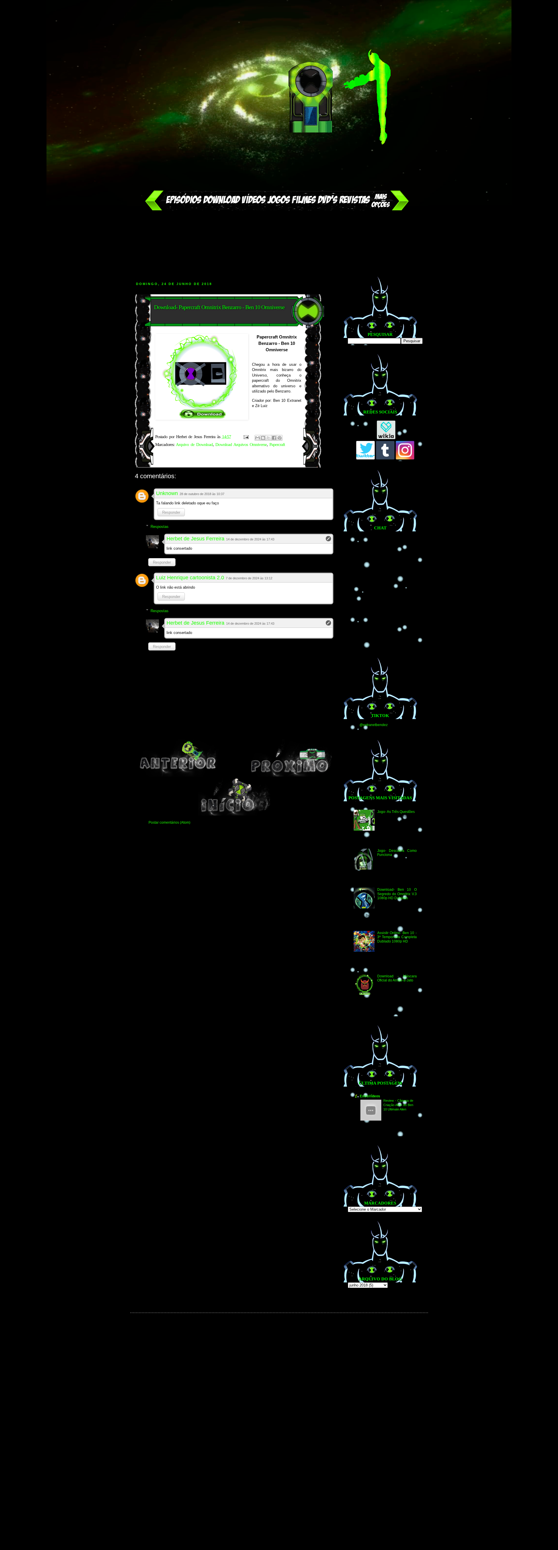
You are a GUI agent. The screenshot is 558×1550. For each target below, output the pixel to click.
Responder (171, 512)
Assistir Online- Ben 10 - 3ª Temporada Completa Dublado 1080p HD (396, 937)
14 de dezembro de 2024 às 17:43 (250, 539)
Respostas (160, 526)
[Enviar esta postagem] (246, 436)
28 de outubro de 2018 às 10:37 (202, 494)
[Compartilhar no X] (268, 438)
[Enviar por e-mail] (257, 438)
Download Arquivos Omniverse (241, 444)
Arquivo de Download (194, 444)
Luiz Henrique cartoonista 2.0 (190, 577)
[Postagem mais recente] (178, 775)
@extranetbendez (374, 725)
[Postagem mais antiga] (290, 775)
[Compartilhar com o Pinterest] (279, 438)
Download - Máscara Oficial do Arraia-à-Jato (396, 978)
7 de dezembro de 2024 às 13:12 (249, 578)
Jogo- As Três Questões (396, 812)
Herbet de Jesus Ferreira (195, 539)
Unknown (167, 493)
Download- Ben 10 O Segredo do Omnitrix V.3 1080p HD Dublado (396, 894)
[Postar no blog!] (263, 438)
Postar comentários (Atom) (169, 822)
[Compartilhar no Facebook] (274, 438)
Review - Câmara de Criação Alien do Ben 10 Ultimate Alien (398, 1105)
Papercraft (277, 444)
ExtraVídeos (370, 1096)
